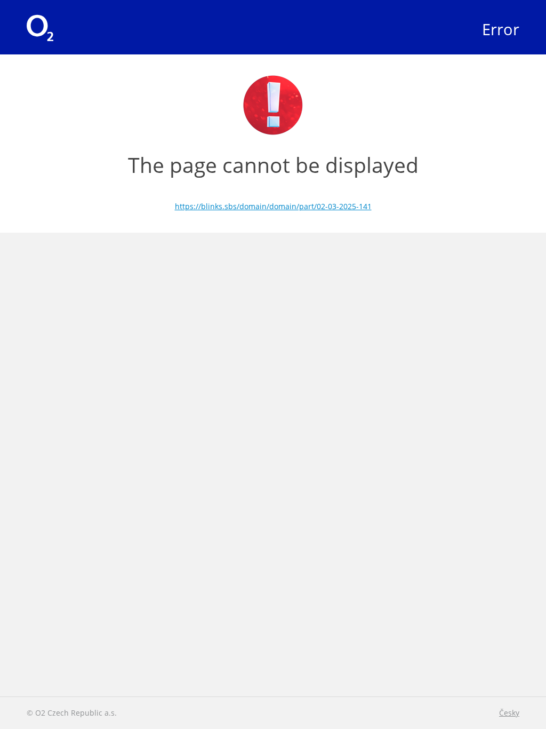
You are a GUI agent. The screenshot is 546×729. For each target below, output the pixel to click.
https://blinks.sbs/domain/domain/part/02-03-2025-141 (273, 206)
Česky (509, 713)
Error (500, 29)
